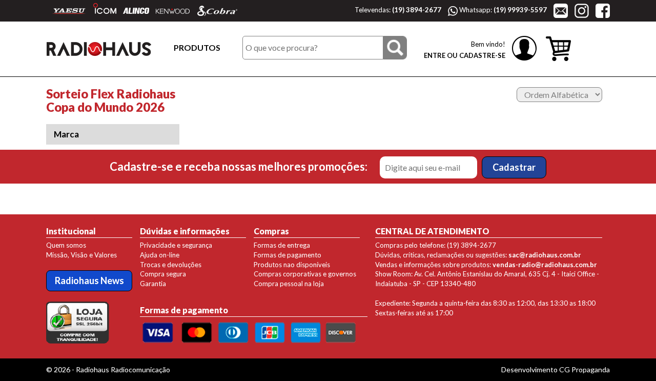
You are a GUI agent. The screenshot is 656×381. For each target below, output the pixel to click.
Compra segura (163, 274)
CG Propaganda (584, 369)
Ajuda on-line (159, 255)
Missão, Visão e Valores (81, 255)
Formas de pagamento (287, 255)
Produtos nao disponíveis (292, 264)
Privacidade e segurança (176, 245)
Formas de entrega (282, 245)
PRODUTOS (197, 47)
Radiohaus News (89, 280)
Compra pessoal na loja (289, 283)
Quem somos (66, 245)
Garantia (153, 283)
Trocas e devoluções (170, 264)
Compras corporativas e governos (305, 274)
